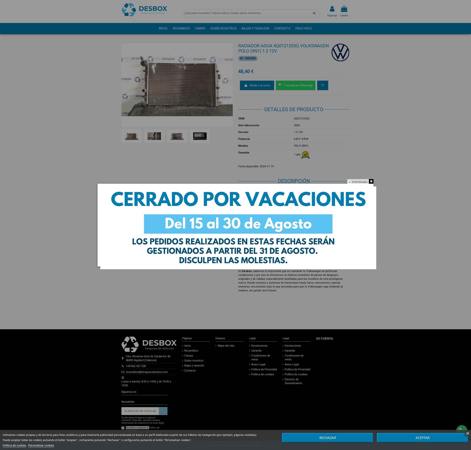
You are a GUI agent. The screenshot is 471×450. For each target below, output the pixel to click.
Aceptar (423, 437)
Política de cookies (14, 445)
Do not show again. (360, 182)
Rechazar (327, 437)
